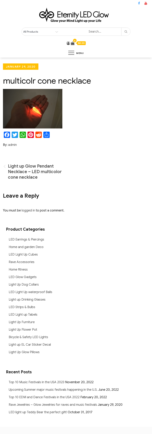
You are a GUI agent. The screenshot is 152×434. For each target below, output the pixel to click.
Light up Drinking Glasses (27, 300)
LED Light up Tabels (23, 315)
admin (12, 145)
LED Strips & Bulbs (22, 307)
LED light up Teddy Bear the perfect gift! (38, 412)
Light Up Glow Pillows (24, 352)
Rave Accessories (21, 262)
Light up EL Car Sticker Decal (30, 345)
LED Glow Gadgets (23, 277)
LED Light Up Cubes (23, 255)
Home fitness (18, 270)
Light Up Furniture (22, 322)
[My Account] (68, 43)
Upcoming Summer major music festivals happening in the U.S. (53, 390)
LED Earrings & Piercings (26, 240)
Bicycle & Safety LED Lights (28, 337)
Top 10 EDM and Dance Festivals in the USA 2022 (44, 397)
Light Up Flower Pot (23, 330)
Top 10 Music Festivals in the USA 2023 (36, 382)
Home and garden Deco (26, 247)
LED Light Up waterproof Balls (30, 292)
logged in (28, 210)
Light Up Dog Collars (24, 285)
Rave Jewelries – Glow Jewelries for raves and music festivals (53, 405)
